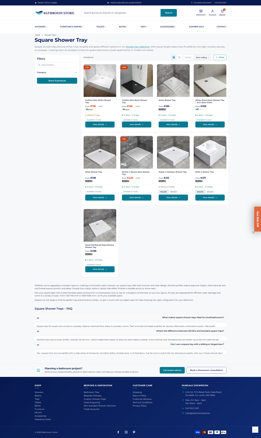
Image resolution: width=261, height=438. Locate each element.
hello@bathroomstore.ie (197, 413)
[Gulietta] (100, 109)
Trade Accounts (91, 409)
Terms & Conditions (142, 402)
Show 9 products (57, 80)
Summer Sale (196, 26)
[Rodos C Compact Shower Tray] (173, 152)
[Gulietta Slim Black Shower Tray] (136, 80)
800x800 (163, 192)
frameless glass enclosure (79, 293)
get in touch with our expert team (119, 300)
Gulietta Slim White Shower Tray (98, 101)
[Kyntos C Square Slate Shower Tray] (136, 152)
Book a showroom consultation (206, 370)
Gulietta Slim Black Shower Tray (134, 101)
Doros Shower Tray (167, 100)
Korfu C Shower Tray (204, 172)
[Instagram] (126, 432)
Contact (221, 26)
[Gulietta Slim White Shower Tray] (100, 80)
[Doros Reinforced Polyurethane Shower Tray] (100, 225)
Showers (40, 26)
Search (168, 12)
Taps (143, 26)
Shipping (137, 392)
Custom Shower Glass (95, 399)
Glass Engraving (92, 402)
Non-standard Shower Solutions (100, 406)
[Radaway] (173, 109)
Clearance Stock (43, 419)
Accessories (167, 26)
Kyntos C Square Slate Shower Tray (136, 173)
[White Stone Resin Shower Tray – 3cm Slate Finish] (210, 80)
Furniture (39, 409)
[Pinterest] (134, 432)
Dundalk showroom (203, 3)
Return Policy (139, 395)
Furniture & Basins (71, 26)
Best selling (201, 57)
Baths (122, 26)
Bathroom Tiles (91, 392)
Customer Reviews (142, 399)
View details (98, 124)
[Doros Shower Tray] (173, 80)
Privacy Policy (140, 406)
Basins (38, 395)
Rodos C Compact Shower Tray (173, 172)
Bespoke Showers (93, 395)
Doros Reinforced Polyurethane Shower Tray (99, 246)
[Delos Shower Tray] (100, 152)
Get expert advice (172, 370)
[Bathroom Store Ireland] (55, 12)
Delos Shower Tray (93, 172)
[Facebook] (118, 432)
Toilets (100, 26)
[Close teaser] (253, 232)
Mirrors (38, 412)
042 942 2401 (220, 3)
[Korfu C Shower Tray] (210, 152)
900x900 (173, 192)
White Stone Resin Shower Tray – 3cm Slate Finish (209, 101)
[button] (255, 430)
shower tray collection (138, 46)
